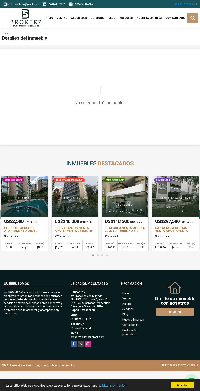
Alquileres (79, 17)
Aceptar (182, 384)
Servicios (97, 17)
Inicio (49, 17)
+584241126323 (56, 4)
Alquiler (127, 303)
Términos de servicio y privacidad (180, 364)
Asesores (126, 17)
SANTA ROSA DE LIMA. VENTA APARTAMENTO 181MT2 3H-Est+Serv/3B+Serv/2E (171, 232)
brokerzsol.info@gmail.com (87, 336)
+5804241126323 (83, 4)
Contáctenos (176, 17)
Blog (112, 17)
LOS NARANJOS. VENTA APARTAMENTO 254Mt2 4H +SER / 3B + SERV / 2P (74, 230)
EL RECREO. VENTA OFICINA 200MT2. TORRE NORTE (125, 229)
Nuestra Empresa (149, 17)
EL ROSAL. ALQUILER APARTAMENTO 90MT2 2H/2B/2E (20, 230)
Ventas (62, 17)
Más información (114, 385)
